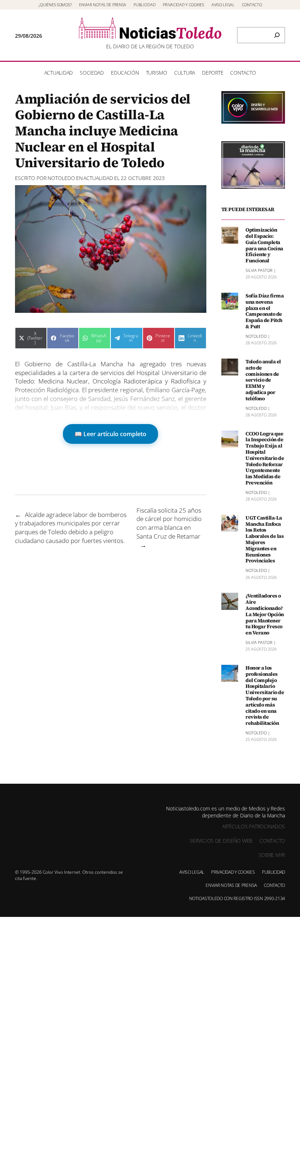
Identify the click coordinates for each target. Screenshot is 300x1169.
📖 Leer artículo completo (110, 434)
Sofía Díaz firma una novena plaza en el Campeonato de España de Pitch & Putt (264, 311)
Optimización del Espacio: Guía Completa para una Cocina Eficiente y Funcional (264, 245)
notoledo (61, 178)
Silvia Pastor (259, 270)
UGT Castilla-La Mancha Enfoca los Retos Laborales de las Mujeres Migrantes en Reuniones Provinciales (264, 539)
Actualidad (98, 178)
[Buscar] (277, 35)
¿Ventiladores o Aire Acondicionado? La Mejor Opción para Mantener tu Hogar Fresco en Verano (264, 614)
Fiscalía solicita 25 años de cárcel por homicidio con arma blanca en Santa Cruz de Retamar (169, 523)
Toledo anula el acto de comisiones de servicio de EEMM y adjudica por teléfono (263, 380)
